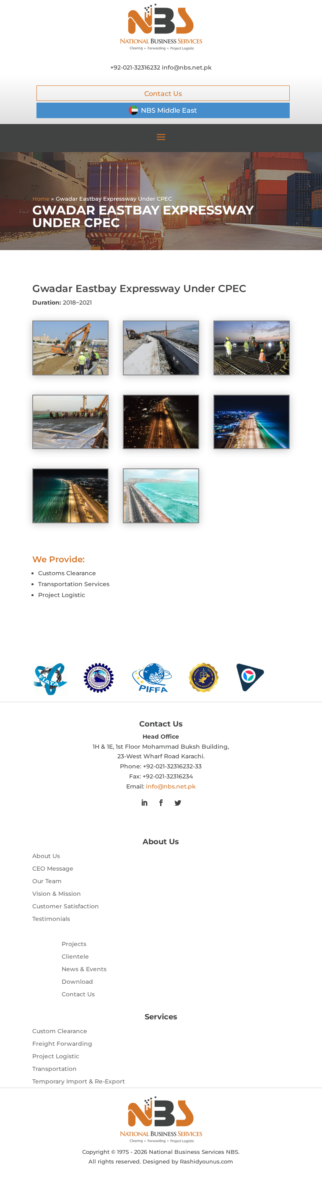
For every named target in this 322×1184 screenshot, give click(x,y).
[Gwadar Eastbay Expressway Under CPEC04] (70, 374)
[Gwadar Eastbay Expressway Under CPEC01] (70, 448)
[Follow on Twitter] (177, 802)
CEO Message (52, 869)
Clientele (75, 957)
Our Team (47, 881)
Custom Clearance (59, 1031)
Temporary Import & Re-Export (78, 1081)
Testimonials (51, 919)
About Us (46, 856)
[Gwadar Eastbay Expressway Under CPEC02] (251, 374)
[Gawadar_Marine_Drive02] (161, 522)
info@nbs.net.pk (187, 67)
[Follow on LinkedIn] (144, 802)
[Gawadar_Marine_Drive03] (161, 448)
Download (77, 982)
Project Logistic (55, 1056)
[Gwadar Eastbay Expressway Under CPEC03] (161, 374)
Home (40, 198)
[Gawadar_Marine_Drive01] (70, 522)
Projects (74, 944)
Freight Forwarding (62, 1044)
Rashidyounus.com (206, 1161)
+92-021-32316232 (135, 67)
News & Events (84, 969)
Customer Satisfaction (65, 906)
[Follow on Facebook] (161, 802)
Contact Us (163, 94)
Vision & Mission (56, 894)
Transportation (54, 1069)
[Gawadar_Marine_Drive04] (251, 448)
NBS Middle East (169, 110)
